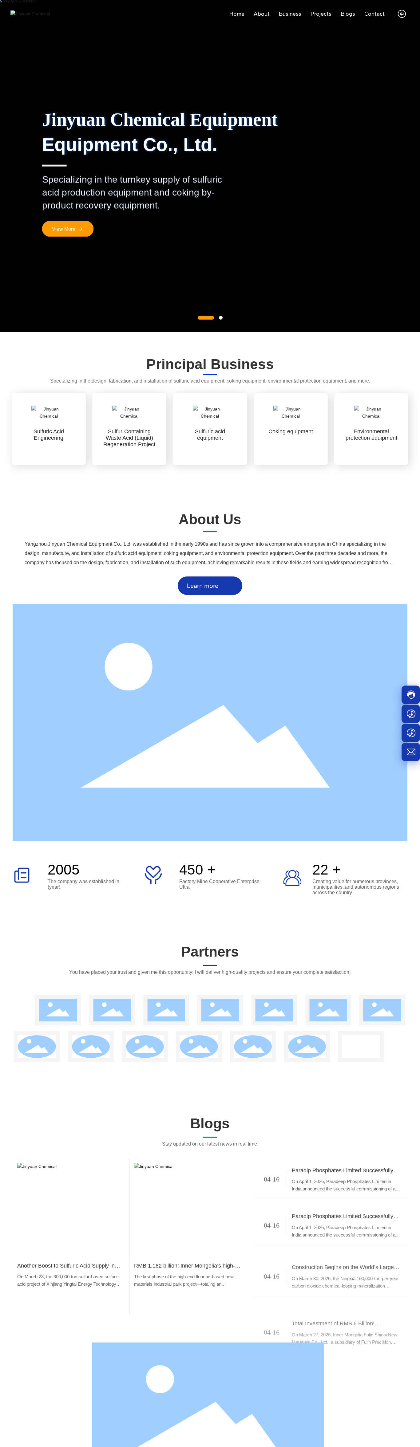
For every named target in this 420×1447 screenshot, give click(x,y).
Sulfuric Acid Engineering (49, 434)
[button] (206, 318)
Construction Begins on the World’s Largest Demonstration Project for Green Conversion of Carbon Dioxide (346, 1248)
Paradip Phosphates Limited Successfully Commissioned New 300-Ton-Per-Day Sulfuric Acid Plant (342, 1170)
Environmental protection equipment (371, 434)
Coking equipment (290, 431)
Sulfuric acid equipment (210, 434)
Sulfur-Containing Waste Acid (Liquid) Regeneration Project (129, 437)
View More (63, 229)
